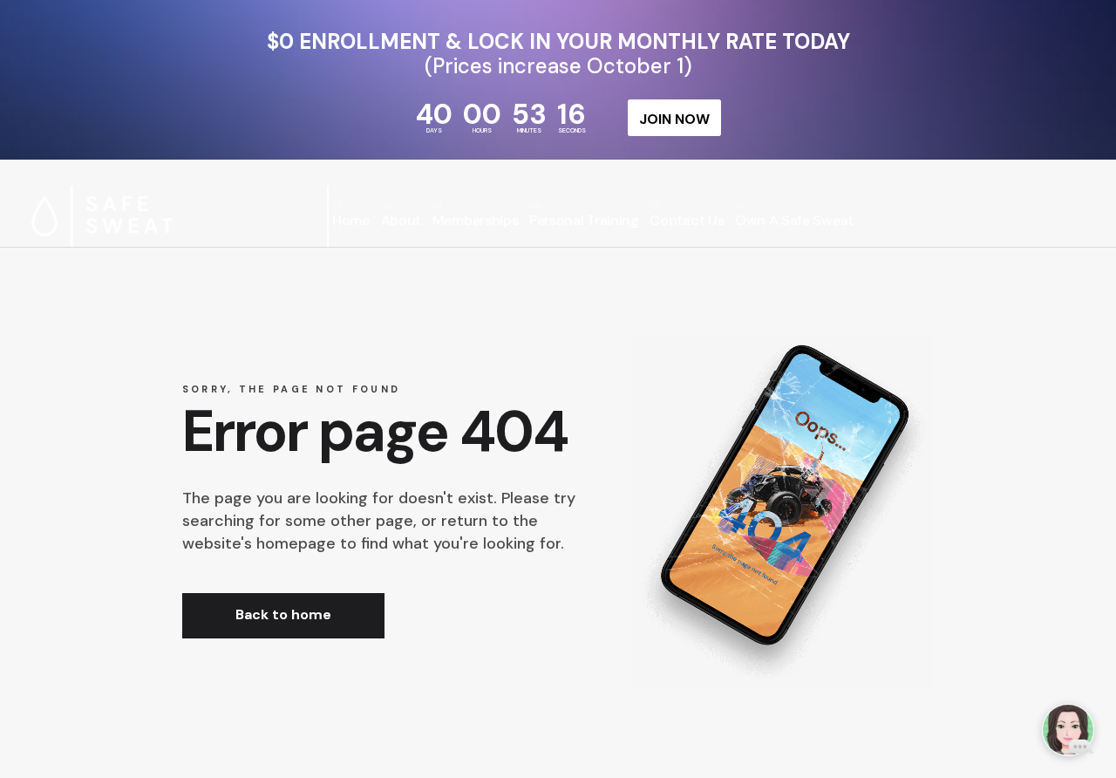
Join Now (674, 119)
